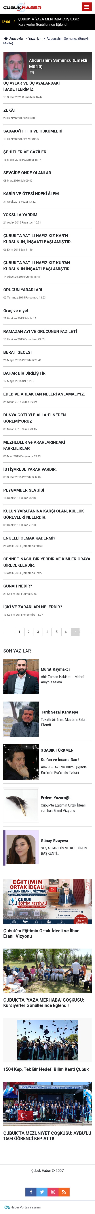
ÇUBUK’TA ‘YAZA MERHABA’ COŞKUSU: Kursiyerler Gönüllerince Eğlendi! (48, 22)
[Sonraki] (75, 632)
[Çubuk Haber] (22, 6)
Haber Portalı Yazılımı (26, 1207)
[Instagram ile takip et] (53, 1192)
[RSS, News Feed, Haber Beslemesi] (64, 1192)
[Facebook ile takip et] (30, 1192)
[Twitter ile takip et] (42, 1192)
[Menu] (87, 7)
